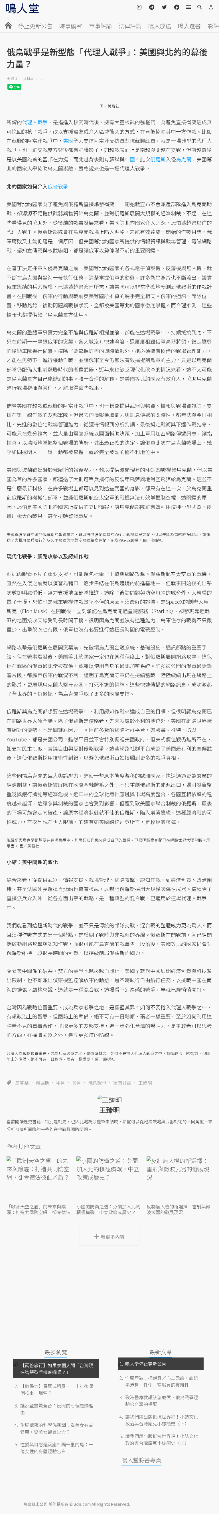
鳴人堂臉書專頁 (141, 1460)
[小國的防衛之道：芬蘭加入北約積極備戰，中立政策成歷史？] (109, 1179)
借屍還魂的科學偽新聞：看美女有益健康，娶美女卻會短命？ (56, 1428)
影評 (213, 26)
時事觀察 (70, 26)
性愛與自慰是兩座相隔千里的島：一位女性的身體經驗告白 (56, 1448)
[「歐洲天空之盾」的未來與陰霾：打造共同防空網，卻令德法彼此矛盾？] (39, 1179)
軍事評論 (100, 26)
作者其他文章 (24, 1146)
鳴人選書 (189, 26)
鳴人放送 (159, 26)
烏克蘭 (22, 1082)
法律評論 (130, 26)
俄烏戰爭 (97, 1082)
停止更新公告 (35, 26)
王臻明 (13, 78)
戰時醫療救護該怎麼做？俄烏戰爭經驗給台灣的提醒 (161, 1400)
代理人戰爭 (35, 122)
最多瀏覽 (55, 1352)
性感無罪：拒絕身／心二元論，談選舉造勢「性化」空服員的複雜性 (161, 1381)
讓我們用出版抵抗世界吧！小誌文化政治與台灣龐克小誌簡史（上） (161, 1439)
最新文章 (160, 1352)
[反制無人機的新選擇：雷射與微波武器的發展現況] (179, 1179)
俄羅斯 (42, 1082)
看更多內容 (113, 1236)
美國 (76, 1082)
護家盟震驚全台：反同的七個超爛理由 (56, 1409)
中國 (60, 1082)
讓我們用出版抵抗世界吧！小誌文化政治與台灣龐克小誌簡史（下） (161, 1420)
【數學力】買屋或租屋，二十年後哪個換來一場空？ (56, 1389)
